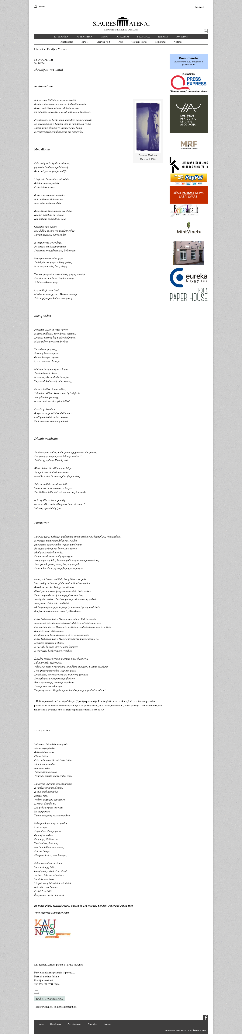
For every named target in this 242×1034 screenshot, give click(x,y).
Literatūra (61, 36)
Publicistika (84, 36)
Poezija (51, 49)
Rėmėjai (107, 1023)
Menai (104, 36)
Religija (163, 36)
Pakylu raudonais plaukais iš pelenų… (54, 972)
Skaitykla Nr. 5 (103, 41)
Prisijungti (199, 6)
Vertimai (178, 41)
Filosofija (143, 36)
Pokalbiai (122, 36)
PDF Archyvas (74, 1023)
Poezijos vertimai (43, 980)
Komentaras (160, 41)
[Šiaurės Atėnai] (121, 21)
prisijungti (46, 1006)
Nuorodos (92, 1023)
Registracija (55, 1023)
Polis (121, 41)
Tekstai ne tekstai (139, 41)
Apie (41, 1023)
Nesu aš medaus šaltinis (46, 976)
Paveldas (182, 36)
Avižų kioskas (66, 41)
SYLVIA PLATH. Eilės (47, 984)
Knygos (84, 41)
